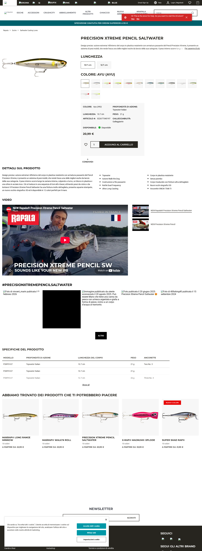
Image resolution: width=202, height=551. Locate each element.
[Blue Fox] (113, 3)
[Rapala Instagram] (172, 543)
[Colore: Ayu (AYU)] (85, 83)
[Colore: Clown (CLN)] (106, 83)
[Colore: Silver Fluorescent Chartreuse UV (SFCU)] (96, 94)
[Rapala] (10, 3)
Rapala (6, 30)
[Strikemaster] (82, 3)
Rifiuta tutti (91, 533)
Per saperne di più (192, 48)
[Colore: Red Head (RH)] (85, 94)
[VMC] (66, 3)
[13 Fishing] (38, 3)
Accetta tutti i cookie (91, 526)
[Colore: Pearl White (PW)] (181, 83)
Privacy (91, 539)
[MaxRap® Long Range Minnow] (20, 417)
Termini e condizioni (96, 544)
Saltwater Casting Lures (29, 30)
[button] (22, 309)
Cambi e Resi (9, 548)
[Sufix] (52, 3)
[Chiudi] (106, 519)
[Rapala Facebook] (164, 543)
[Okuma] (24, 3)
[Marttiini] (99, 3)
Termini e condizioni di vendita (101, 548)
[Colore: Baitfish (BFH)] (96, 83)
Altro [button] (101, 336)
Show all (85, 385)
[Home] (8, 13)
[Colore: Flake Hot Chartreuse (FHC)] (117, 83)
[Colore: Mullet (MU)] (171, 83)
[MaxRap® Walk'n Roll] (60, 417)
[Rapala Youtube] (180, 544)
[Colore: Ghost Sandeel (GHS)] (128, 83)
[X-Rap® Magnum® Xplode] (140, 417)
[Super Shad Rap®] (180, 417)
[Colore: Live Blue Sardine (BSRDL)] (149, 83)
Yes (132, 19)
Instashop (50, 548)
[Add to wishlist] (86, 144)
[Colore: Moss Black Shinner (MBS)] (160, 83)
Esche (14, 30)
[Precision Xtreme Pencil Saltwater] (100, 417)
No (138, 19)
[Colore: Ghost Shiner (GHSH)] (138, 83)
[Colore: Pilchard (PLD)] (192, 83)
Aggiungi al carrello (119, 144)
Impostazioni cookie (91, 539)
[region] (56, 532)
